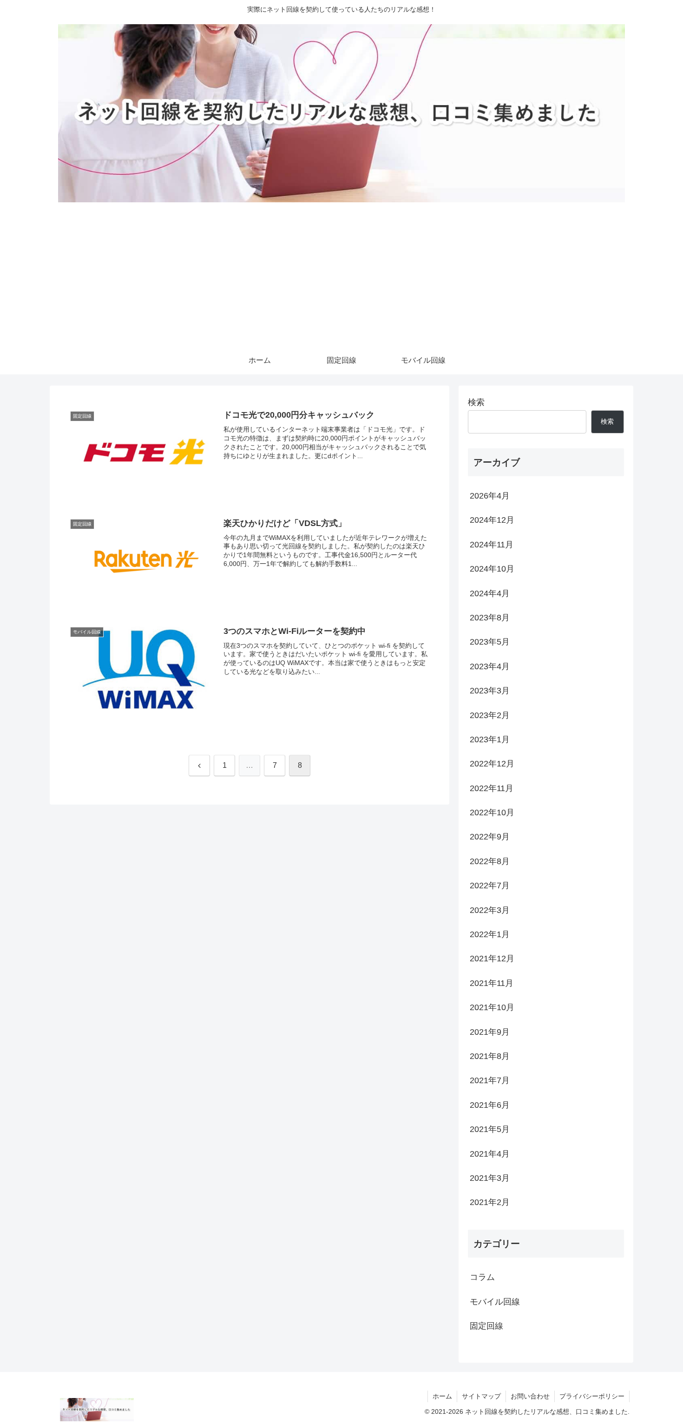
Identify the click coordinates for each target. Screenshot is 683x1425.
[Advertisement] (341, 277)
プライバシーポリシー (591, 1396)
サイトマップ (481, 1396)
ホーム (442, 1396)
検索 (476, 402)
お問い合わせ (530, 1396)
